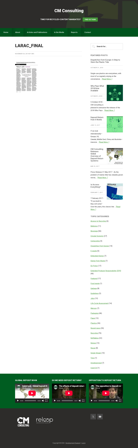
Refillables (95, 338)
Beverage (94, 231)
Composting (95, 241)
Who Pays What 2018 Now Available (97, 88)
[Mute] (43, 401)
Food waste (95, 283)
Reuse (93, 348)
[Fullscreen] (46, 401)
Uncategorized (96, 363)
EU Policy (94, 266)
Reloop (93, 343)
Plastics (94, 323)
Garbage (94, 288)
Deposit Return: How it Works (97, 118)
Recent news (95, 328)
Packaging (94, 313)
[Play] (18, 401)
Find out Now (90, 19)
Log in (83, 443)
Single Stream (96, 353)
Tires (92, 358)
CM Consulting (69, 10)
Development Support (73, 443)
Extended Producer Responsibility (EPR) (106, 271)
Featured (94, 279)
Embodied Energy (97, 256)
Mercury (94, 308)
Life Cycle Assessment (99, 303)
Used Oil (94, 368)
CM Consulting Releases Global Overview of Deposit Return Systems (97, 155)
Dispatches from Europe (100, 246)
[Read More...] (107, 79)
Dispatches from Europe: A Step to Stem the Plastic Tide (105, 61)
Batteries (94, 226)
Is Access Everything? (96, 185)
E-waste (94, 251)
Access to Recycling (98, 221)
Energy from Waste (98, 261)
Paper (93, 318)
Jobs (92, 298)
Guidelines (95, 293)
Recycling (94, 333)
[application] (32, 393)
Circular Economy (97, 236)
